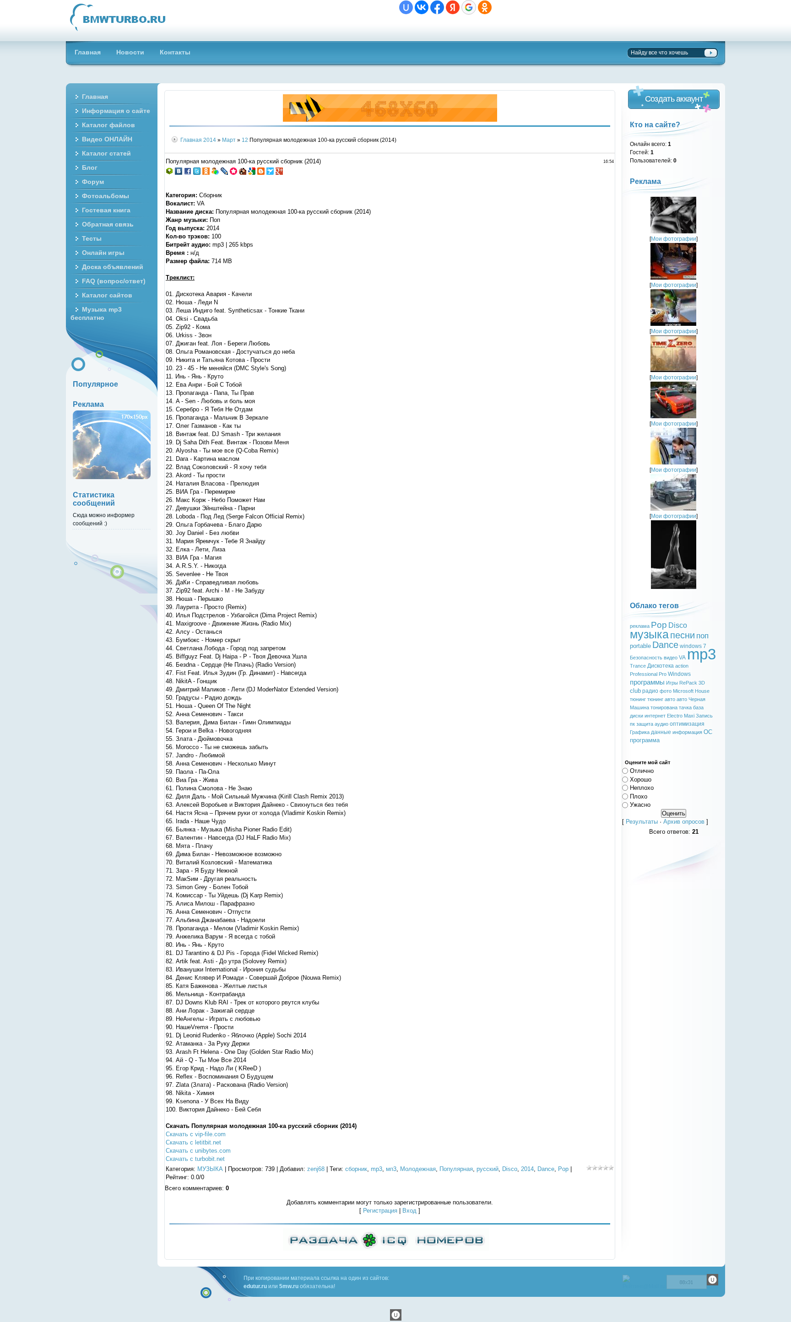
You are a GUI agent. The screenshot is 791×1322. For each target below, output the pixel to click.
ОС (708, 731)
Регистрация (380, 1210)
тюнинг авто (661, 699)
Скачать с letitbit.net (193, 1142)
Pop (563, 1169)
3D (702, 682)
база (698, 707)
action (681, 666)
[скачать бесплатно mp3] (673, 587)
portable (640, 645)
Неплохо (642, 787)
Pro (662, 674)
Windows (679, 674)
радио (650, 691)
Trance (638, 666)
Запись (704, 715)
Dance (545, 1169)
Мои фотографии (673, 239)
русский (487, 1169)
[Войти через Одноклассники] (485, 7)
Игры (672, 682)
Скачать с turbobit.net (195, 1158)
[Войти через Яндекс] (453, 7)
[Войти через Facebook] (437, 7)
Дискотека (660, 666)
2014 (209, 140)
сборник (356, 1169)
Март (229, 140)
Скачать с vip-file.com (196, 1134)
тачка (685, 707)
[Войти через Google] (468, 7)
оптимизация (687, 724)
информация (687, 732)
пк (632, 724)
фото (666, 691)
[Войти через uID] (406, 7)
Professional (643, 674)
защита (644, 724)
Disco (509, 1169)
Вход (409, 1210)
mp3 (376, 1169)
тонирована (663, 707)
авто (682, 699)
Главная (191, 140)
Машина (639, 707)
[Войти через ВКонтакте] (421, 7)
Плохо (638, 796)
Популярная (456, 1169)
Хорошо (640, 779)
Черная (696, 699)
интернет (655, 715)
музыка (649, 634)
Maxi (689, 715)
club (635, 690)
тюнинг (638, 699)
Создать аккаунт (674, 98)
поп (702, 635)
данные (661, 732)
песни (682, 635)
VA (682, 657)
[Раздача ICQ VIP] (386, 1248)
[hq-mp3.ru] (390, 119)
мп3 (391, 1169)
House (702, 691)
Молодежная (418, 1169)
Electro (675, 715)
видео (670, 657)
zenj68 (316, 1169)
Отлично (642, 770)
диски (636, 715)
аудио (661, 724)
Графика (640, 732)
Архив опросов (683, 821)
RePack (688, 682)
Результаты (642, 821)
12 (245, 140)
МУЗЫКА (210, 1169)
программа (645, 740)
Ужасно (640, 804)
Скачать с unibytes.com (198, 1150)
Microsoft (683, 691)
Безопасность (646, 657)
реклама (640, 626)
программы (647, 682)
